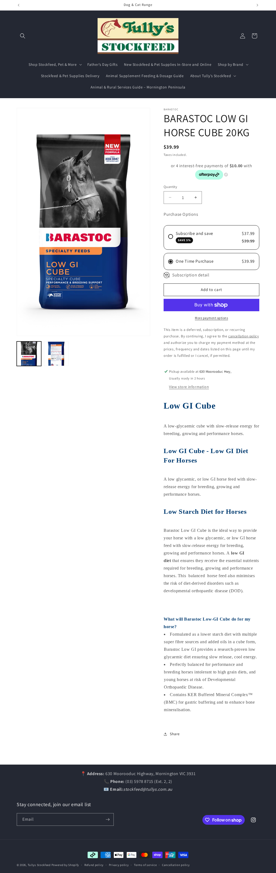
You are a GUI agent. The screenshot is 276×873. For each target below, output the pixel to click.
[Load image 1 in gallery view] (29, 353)
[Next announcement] (257, 5)
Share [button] (175, 733)
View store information (189, 386)
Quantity (170, 186)
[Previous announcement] (19, 5)
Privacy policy (119, 865)
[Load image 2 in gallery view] (56, 353)
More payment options (211, 318)
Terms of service (145, 865)
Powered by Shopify (65, 865)
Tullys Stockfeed (39, 865)
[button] (23, 36)
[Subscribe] (107, 819)
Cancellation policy (175, 865)
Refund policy (94, 865)
